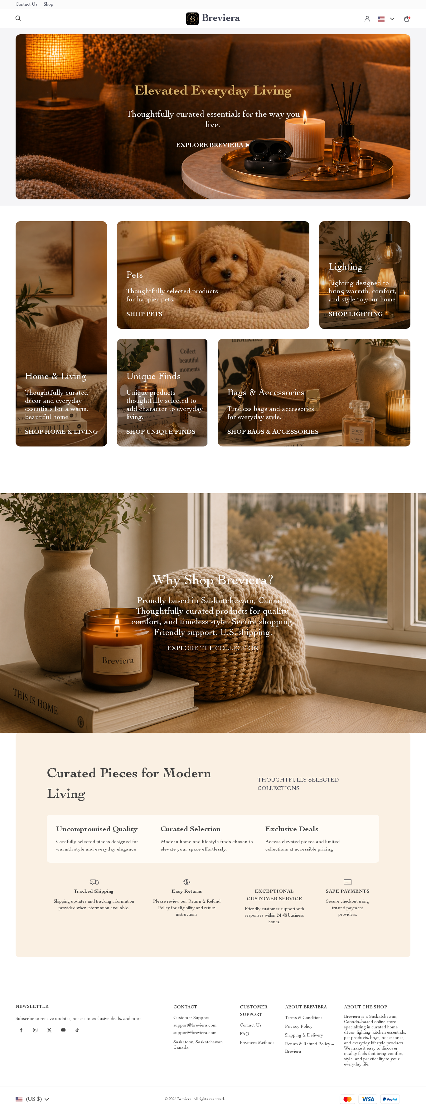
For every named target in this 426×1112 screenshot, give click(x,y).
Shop (48, 4)
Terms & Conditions (303, 1018)
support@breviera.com (195, 1033)
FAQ (244, 1034)
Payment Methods (257, 1043)
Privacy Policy (298, 1027)
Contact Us (26, 4)
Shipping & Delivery (304, 1035)
